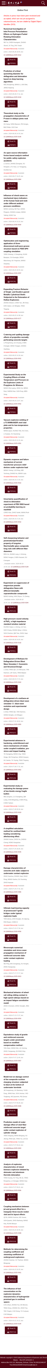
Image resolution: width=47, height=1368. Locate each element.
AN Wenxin (24, 1305)
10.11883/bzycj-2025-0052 (12, 404)
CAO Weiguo (8, 1314)
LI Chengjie (15, 1181)
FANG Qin (12, 670)
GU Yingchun (15, 260)
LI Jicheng (22, 554)
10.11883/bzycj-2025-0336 (12, 1190)
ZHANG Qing (16, 630)
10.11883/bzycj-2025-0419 (12, 812)
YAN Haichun (21, 712)
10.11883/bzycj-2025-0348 (12, 1106)
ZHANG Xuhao (8, 839)
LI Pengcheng (8, 343)
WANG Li (18, 84)
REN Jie (6, 554)
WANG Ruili (25, 512)
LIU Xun (23, 627)
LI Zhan (6, 670)
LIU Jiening (23, 1048)
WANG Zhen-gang (10, 388)
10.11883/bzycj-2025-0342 (12, 682)
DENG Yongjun (15, 346)
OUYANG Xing (20, 1051)
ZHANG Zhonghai (16, 164)
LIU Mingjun (18, 715)
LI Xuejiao (7, 434)
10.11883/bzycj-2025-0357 (12, 1061)
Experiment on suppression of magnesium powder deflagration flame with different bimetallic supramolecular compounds (16, 588)
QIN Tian (16, 633)
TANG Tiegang (24, 760)
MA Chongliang (15, 964)
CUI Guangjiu (14, 257)
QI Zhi (5, 1217)
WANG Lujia (22, 473)
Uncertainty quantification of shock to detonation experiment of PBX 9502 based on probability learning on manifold (16, 504)
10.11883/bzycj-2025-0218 (12, 97)
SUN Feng (19, 391)
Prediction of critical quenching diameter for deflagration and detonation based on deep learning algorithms (15, 76)
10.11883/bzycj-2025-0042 (12, 522)
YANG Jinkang (8, 254)
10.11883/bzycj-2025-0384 (12, 179)
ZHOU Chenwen (9, 1006)
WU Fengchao (13, 757)
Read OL (13, 59)
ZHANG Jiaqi (18, 876)
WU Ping (6, 964)
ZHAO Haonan (8, 882)
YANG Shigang (8, 1136)
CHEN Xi (15, 922)
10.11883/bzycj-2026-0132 (12, 643)
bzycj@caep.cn (32, 1365)
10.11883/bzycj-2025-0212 (12, 55)
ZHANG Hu (13, 473)
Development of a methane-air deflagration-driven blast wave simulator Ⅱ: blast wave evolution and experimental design (16, 703)
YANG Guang (8, 1178)
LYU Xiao (13, 167)
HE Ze (21, 1178)
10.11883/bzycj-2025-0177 (12, 318)
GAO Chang (8, 630)
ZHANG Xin (16, 1308)
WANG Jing (17, 754)
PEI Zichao (23, 1096)
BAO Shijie (7, 127)
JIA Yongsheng (8, 1090)
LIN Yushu (13, 673)
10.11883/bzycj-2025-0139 (19, 567)
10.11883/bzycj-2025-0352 (12, 770)
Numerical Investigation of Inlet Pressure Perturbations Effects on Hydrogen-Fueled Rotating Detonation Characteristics (15, 34)
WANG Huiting (8, 596)
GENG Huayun (23, 757)
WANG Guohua (13, 1217)
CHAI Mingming (13, 800)
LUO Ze (25, 1139)
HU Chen (25, 431)
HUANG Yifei (17, 431)
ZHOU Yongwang (9, 1051)
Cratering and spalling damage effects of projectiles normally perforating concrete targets (16, 337)
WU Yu (6, 42)
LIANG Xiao (7, 512)
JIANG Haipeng (9, 88)
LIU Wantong (18, 1090)
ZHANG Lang (14, 554)
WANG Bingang (19, 1136)
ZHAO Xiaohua (8, 876)
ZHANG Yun (16, 1305)
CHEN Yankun (8, 803)
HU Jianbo (7, 760)
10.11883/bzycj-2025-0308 (12, 1233)
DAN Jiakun (7, 306)
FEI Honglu (24, 124)
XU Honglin (25, 964)
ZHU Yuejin (18, 45)
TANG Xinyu (8, 1308)
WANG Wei (15, 1048)
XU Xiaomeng (15, 434)
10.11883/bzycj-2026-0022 (12, 483)
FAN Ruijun (7, 922)
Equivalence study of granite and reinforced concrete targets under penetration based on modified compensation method (16, 1040)
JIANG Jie (19, 388)
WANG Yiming (8, 470)
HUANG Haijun (9, 627)
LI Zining (17, 627)
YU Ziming (26, 596)
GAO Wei (24, 84)
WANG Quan (8, 431)
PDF (11, 63)
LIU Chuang (17, 343)
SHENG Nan (11, 391)
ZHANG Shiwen (9, 303)
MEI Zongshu (8, 797)
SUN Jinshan (20, 1093)
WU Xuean (22, 1217)
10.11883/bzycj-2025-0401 (12, 1272)
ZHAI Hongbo (16, 919)
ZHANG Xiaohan (9, 1260)
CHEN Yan (18, 303)
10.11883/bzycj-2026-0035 (12, 852)
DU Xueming (22, 879)
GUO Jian (14, 127)
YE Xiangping (8, 754)
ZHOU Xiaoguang (9, 967)
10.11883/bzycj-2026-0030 (12, 225)
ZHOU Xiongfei (20, 1006)
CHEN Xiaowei (19, 557)
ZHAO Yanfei (16, 512)
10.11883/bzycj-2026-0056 (12, 931)
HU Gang (7, 124)
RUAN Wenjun (12, 1224)
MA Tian (17, 209)
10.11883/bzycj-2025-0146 (12, 137)
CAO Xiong (16, 1311)
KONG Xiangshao (14, 842)
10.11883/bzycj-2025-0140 (12, 1324)
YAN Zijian (7, 1048)
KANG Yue (12, 215)
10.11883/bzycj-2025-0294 (19, 603)
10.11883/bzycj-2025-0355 (12, 724)
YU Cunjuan (24, 1311)
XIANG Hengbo (9, 715)
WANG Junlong (9, 209)
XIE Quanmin (15, 1096)
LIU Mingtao (16, 306)
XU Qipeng (25, 919)
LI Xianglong (18, 254)
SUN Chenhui (8, 633)
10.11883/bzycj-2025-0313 (12, 976)
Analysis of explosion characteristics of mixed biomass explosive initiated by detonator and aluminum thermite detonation (16, 1169)
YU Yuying (14, 760)
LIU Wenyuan (21, 670)
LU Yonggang (21, 167)
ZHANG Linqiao (15, 212)
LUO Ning (17, 470)
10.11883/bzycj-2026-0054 (12, 1018)
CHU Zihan (7, 1305)
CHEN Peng (23, 800)
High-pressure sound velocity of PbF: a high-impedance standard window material (16, 621)
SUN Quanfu (8, 1220)
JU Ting (11, 45)
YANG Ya (19, 1139)
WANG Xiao (23, 1181)
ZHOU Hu (17, 839)
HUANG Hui (8, 170)
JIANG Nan (11, 1093)
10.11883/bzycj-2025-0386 (12, 892)
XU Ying (16, 1178)
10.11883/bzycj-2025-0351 (12, 443)
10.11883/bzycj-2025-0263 (12, 1148)
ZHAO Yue (24, 1308)
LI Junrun (7, 164)
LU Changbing (18, 797)
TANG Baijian (21, 673)
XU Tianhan (19, 1260)
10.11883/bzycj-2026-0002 (12, 358)
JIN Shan (26, 303)
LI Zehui (24, 630)
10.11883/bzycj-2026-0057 (12, 273)
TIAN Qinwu (7, 919)
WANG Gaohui (12, 879)
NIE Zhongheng (9, 84)
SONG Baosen (15, 124)
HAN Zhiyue (18, 596)
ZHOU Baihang (18, 1220)
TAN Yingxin (8, 1311)
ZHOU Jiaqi (24, 633)
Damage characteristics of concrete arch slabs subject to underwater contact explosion (16, 870)
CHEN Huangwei (14, 42)
